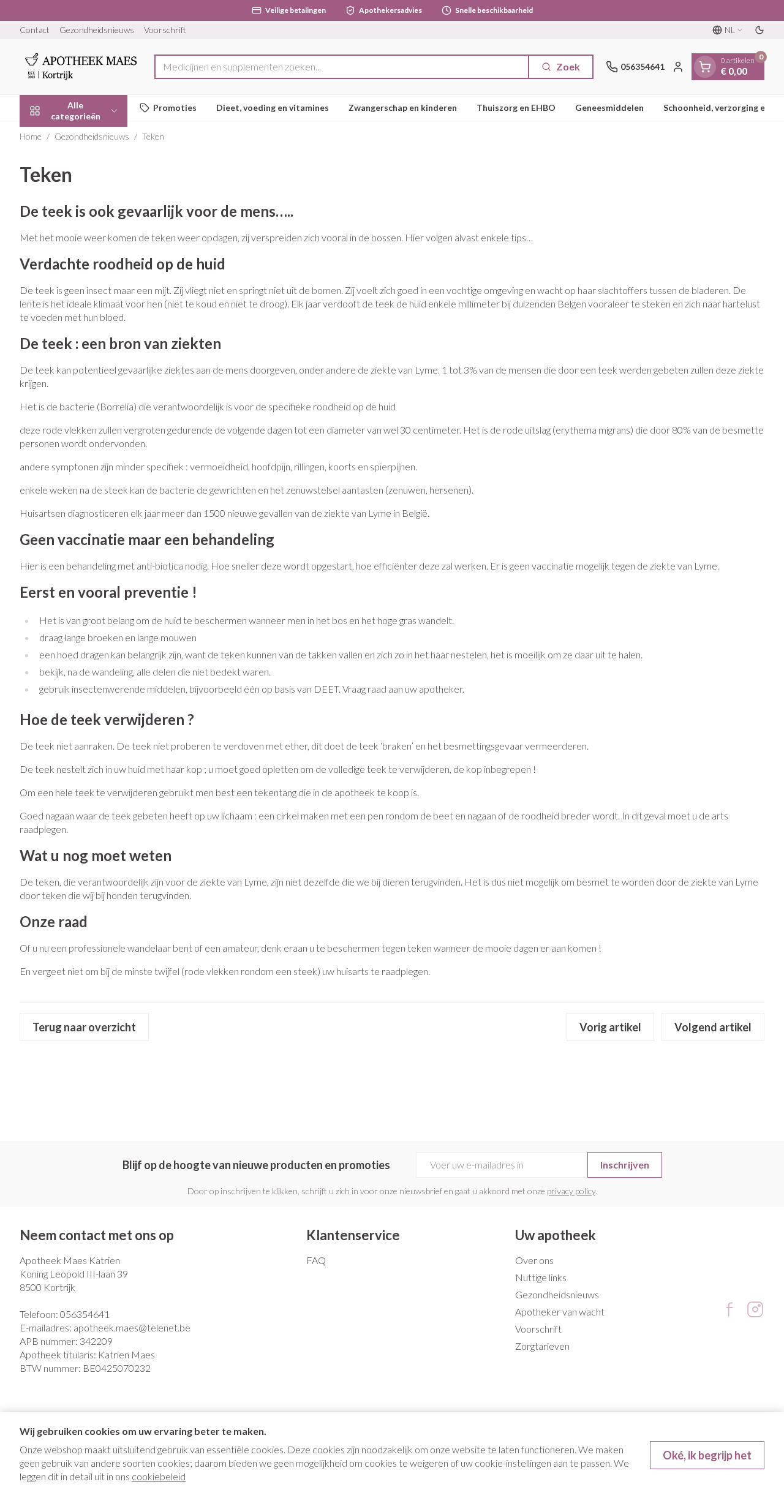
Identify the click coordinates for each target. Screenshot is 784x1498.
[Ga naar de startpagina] (81, 67)
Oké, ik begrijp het (707, 1455)
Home (31, 136)
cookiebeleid (159, 1476)
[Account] (678, 67)
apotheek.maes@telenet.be (132, 1327)
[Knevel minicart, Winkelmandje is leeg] (705, 67)
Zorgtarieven (542, 1346)
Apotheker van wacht (560, 1311)
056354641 (85, 1314)
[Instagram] (755, 1309)
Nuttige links (541, 1277)
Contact (35, 29)
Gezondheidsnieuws (96, 29)
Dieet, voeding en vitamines (272, 107)
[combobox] (341, 67)
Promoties (175, 107)
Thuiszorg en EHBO (516, 107)
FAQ (316, 1260)
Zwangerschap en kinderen (403, 107)
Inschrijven (624, 1164)
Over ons (534, 1260)
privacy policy (571, 1191)
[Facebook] (729, 1309)
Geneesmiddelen (609, 107)
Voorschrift (165, 29)
